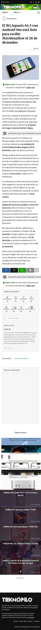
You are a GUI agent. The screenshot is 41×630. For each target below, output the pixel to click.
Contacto (36, 621)
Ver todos (19, 578)
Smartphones (12, 19)
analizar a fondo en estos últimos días (20, 102)
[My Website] (12, 348)
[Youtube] (36, 2)
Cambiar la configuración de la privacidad (26, 627)
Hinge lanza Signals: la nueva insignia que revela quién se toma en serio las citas (23, 461)
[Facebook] (33, 2)
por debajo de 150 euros (25, 111)
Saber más (30, 88)
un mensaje (30, 617)
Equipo (30, 621)
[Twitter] (31, 2)
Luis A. (37, 48)
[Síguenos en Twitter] (5, 348)
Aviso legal (23, 621)
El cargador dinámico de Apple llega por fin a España (24, 453)
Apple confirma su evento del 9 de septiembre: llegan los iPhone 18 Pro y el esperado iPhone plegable (24, 439)
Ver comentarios (13, 318)
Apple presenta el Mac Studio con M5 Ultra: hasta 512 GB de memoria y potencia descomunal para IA (24, 469)
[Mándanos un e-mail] (9, 348)
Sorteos (15, 621)
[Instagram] (39, 2)
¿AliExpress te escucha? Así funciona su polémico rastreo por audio (23, 447)
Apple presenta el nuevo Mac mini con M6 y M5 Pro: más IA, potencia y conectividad (24, 476)
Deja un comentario (21, 358)
